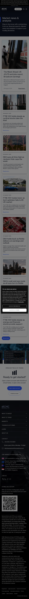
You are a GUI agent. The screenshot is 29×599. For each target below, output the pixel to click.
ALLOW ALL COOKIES (14, 310)
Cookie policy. (21, 301)
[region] (14, 299)
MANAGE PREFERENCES (14, 306)
